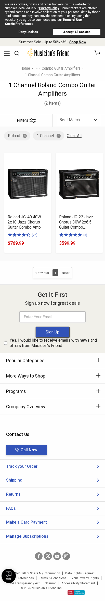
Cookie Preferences (19, 24)
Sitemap (50, 583)
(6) (85, 235)
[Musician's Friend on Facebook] (38, 556)
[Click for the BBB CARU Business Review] (76, 592)
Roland (14, 135)
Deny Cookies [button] (28, 32)
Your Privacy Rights (85, 578)
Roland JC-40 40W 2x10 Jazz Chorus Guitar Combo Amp (24, 222)
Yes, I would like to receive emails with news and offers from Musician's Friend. (53, 343)
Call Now (29, 449)
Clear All (74, 135)
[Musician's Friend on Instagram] (66, 556)
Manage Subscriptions (27, 536)
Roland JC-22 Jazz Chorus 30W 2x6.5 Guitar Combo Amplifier (76, 222)
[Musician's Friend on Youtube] (57, 556)
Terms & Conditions (53, 578)
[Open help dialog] (9, 576)
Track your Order (21, 466)
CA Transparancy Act (25, 583)
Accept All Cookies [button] (76, 32)
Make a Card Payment (26, 522)
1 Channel (45, 135)
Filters (22, 120)
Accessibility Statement (78, 583)
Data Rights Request (80, 573)
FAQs (11, 508)
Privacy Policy (49, 8)
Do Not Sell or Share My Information (35, 573)
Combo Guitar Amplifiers (61, 68)
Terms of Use (72, 20)
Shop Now (77, 42)
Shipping (14, 480)
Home (25, 68)
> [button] (36, 68)
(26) (34, 235)
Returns (13, 494)
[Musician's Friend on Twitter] (47, 556)
